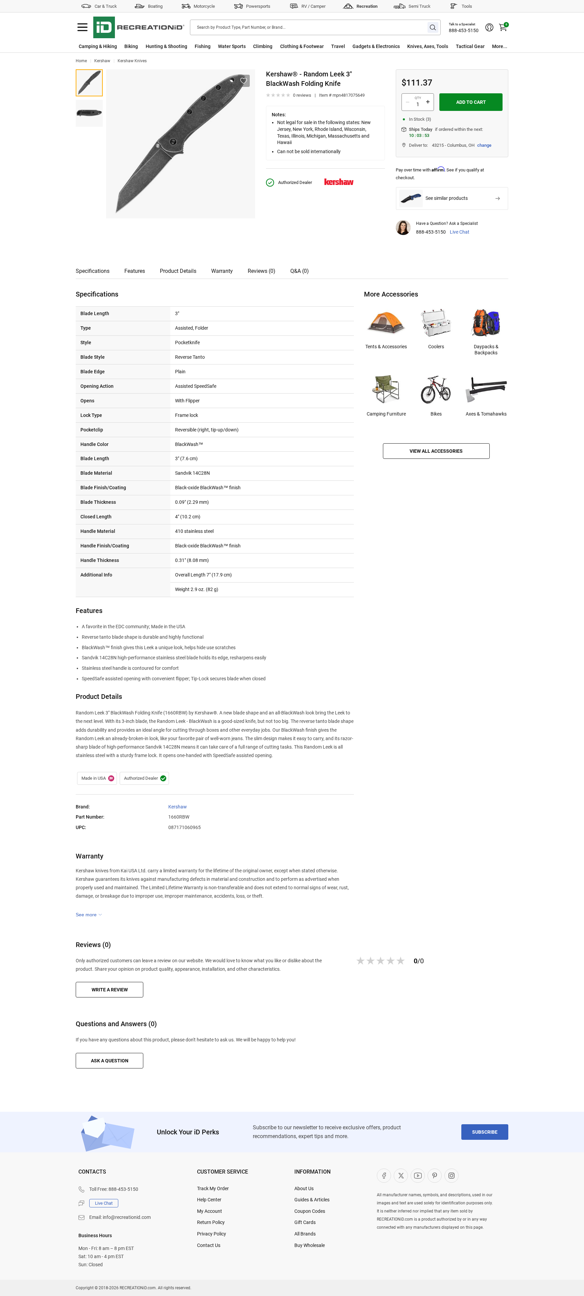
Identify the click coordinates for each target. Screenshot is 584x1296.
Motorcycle (204, 6)
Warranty (222, 271)
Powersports (258, 6)
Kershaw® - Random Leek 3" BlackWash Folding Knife (89, 82)
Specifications (93, 271)
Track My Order (213, 1188)
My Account (209, 1211)
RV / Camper (313, 6)
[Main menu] (82, 27)
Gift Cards (305, 1222)
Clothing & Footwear (302, 46)
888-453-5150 (464, 30)
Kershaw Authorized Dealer (144, 778)
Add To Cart (471, 102)
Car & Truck (106, 6)
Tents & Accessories (386, 346)
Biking (131, 46)
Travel (338, 46)
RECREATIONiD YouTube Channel (418, 1176)
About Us (304, 1188)
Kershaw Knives (132, 60)
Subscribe (484, 1132)
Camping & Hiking (98, 46)
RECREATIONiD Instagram (451, 1176)
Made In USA (97, 778)
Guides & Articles (312, 1199)
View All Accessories (436, 451)
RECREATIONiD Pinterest (435, 1176)
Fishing (203, 46)
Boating (155, 6)
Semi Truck (420, 6)
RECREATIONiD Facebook (384, 1176)
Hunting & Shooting (166, 46)
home (81, 60)
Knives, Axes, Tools (427, 46)
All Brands (305, 1233)
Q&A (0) (299, 271)
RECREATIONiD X (401, 1176)
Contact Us (208, 1245)
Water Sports (232, 46)
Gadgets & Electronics (376, 46)
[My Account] (489, 27)
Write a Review (110, 989)
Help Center (209, 1199)
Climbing (262, 46)
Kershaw (102, 60)
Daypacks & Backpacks (486, 349)
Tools (467, 6)
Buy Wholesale (309, 1245)
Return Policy (211, 1222)
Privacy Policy (211, 1233)
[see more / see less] (89, 914)
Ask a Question (109, 1060)
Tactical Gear (470, 46)
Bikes (436, 414)
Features (134, 271)
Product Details (178, 271)
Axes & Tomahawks (486, 414)
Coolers (436, 346)
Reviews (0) (261, 271)
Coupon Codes (309, 1211)
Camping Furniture (386, 414)
